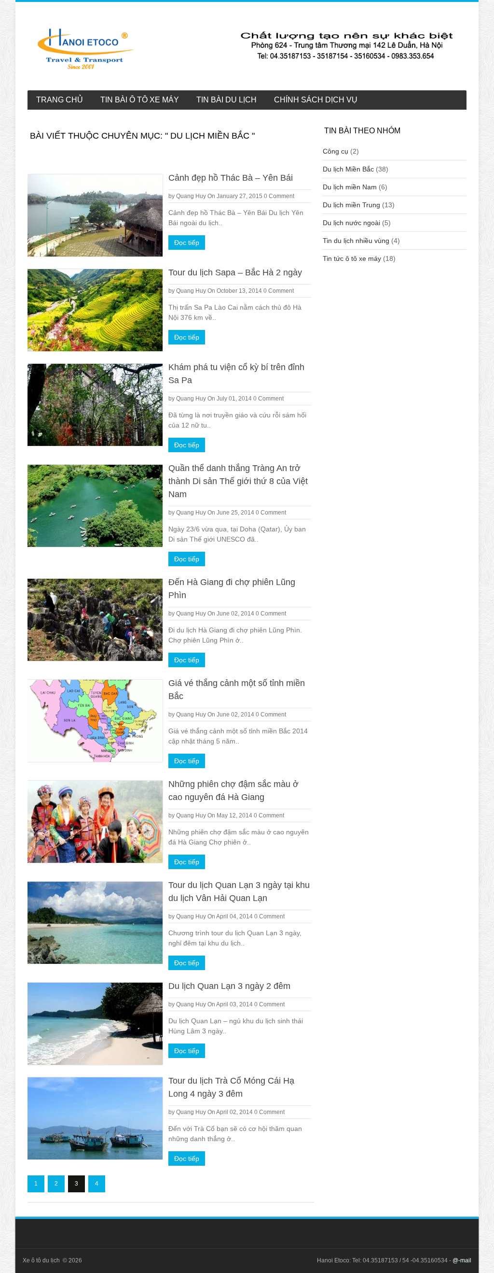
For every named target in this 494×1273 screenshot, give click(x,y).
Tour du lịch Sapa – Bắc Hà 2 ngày (235, 272)
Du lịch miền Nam (350, 187)
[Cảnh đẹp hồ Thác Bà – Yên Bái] (95, 215)
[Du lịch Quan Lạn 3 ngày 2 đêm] (95, 1024)
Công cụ (335, 151)
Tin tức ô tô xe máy (352, 258)
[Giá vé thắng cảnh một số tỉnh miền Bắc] (95, 721)
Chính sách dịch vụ (315, 100)
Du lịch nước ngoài (351, 223)
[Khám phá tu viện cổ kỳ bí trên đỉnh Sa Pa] (95, 405)
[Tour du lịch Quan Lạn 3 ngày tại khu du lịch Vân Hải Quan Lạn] (95, 923)
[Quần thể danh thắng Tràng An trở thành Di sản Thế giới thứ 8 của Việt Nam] (95, 506)
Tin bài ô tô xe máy (139, 100)
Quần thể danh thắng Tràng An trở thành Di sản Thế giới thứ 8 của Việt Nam (238, 481)
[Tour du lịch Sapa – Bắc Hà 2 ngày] (95, 310)
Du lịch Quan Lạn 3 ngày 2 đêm (229, 986)
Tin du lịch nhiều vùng (356, 240)
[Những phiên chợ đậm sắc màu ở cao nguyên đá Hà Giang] (95, 822)
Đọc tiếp (186, 242)
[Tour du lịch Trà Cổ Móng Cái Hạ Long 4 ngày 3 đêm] (95, 1118)
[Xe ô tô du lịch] (246, 48)
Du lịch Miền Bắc (348, 169)
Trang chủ (59, 100)
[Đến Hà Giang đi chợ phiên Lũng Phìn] (95, 620)
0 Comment (279, 196)
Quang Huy (191, 196)
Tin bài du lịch (226, 100)
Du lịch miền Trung (351, 205)
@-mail (462, 1260)
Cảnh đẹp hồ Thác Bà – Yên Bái (230, 178)
